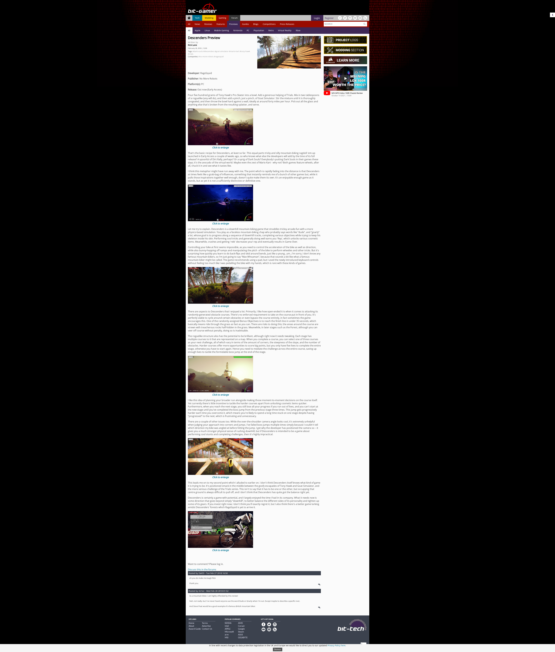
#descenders (208, 51)
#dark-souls (198, 51)
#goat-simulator (222, 51)
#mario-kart (234, 51)
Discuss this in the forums (202, 569)
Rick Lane (192, 45)
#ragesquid (219, 56)
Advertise (206, 626)
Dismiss (277, 649)
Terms (205, 623)
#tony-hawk (245, 51)
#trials (190, 54)
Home (191, 623)
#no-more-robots (205, 56)
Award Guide (195, 629)
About (191, 626)
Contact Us (207, 629)
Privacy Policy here (336, 645)
